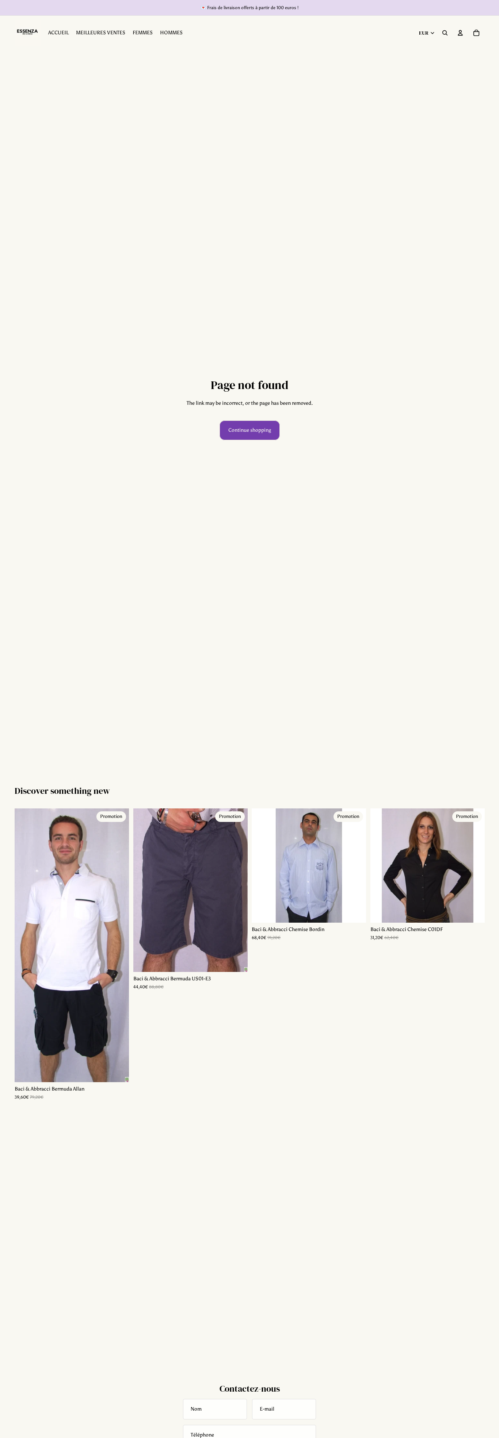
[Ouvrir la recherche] (445, 33)
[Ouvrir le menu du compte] (460, 33)
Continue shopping (249, 430)
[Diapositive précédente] (26, 945)
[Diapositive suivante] (118, 945)
